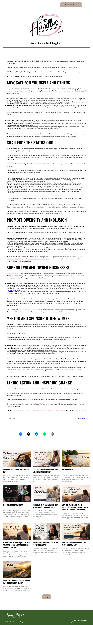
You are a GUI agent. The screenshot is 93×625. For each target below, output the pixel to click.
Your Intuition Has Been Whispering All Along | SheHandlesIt (46, 470)
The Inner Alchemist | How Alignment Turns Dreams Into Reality (17, 581)
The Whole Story (68, 469)
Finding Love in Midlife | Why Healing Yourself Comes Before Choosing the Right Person (16, 545)
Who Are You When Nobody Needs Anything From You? (74, 543)
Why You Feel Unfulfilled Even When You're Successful (46, 543)
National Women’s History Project (39, 259)
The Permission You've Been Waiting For (16, 470)
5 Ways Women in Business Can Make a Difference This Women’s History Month (39, 410)
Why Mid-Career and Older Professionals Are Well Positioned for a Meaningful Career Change (75, 507)
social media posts (59, 291)
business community (13, 290)
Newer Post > (82, 418)
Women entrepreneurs (14, 273)
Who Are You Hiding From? (13, 505)
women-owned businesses (27, 310)
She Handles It (81, 410)
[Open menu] (5, 5)
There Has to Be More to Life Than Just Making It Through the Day (45, 506)
